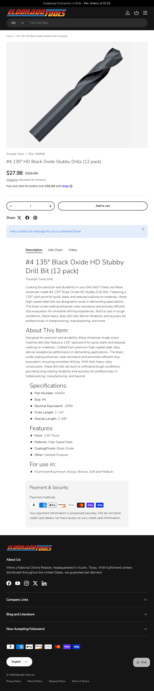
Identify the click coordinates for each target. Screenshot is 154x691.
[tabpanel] (77, 366)
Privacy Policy (13, 681)
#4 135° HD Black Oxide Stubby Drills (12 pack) (42, 36)
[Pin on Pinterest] (35, 218)
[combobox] (77, 22)
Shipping (11, 180)
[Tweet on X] (19, 218)
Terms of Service (80, 681)
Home (9, 36)
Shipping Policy (57, 681)
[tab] (34, 250)
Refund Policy (34, 681)
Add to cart (103, 206)
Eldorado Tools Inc (25, 674)
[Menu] (145, 12)
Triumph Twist (15, 154)
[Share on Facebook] (27, 218)
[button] (136, 12)
